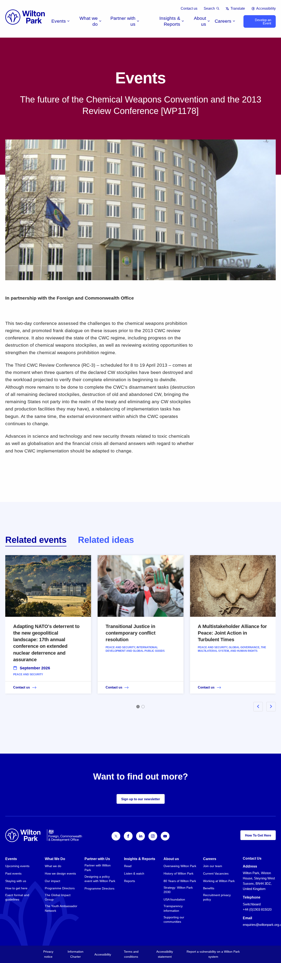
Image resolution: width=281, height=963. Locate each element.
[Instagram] (152, 836)
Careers (223, 21)
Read (127, 866)
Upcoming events (17, 866)
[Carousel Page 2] (143, 706)
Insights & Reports (169, 21)
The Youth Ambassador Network (61, 908)
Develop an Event (263, 21)
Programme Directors (60, 888)
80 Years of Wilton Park (180, 881)
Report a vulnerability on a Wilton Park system (213, 954)
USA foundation (174, 899)
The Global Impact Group (57, 897)
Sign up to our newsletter (140, 799)
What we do (88, 21)
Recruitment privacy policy (217, 897)
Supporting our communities (174, 919)
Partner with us (122, 21)
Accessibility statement (164, 954)
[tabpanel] (140, 630)
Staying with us (15, 881)
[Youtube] (165, 836)
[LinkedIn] (140, 836)
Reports (129, 881)
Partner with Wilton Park (98, 867)
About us (200, 21)
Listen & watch (134, 873)
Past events (13, 873)
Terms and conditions (131, 954)
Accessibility (266, 8)
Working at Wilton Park (219, 881)
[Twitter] (116, 836)
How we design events (60, 873)
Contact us (189, 8)
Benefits (208, 888)
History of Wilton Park (178, 873)
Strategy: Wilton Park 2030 (178, 890)
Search (209, 8)
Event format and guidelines (17, 897)
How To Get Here (258, 835)
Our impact (52, 881)
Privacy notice (48, 954)
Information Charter (75, 954)
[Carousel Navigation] (259, 706)
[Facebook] (128, 836)
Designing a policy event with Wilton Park (100, 879)
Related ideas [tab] (106, 540)
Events (58, 21)
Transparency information (173, 908)
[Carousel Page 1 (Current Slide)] (138, 706)
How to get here (16, 888)
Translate (238, 8)
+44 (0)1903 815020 (257, 909)
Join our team (212, 866)
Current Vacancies (216, 873)
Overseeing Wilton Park (180, 866)
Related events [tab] (36, 540)
